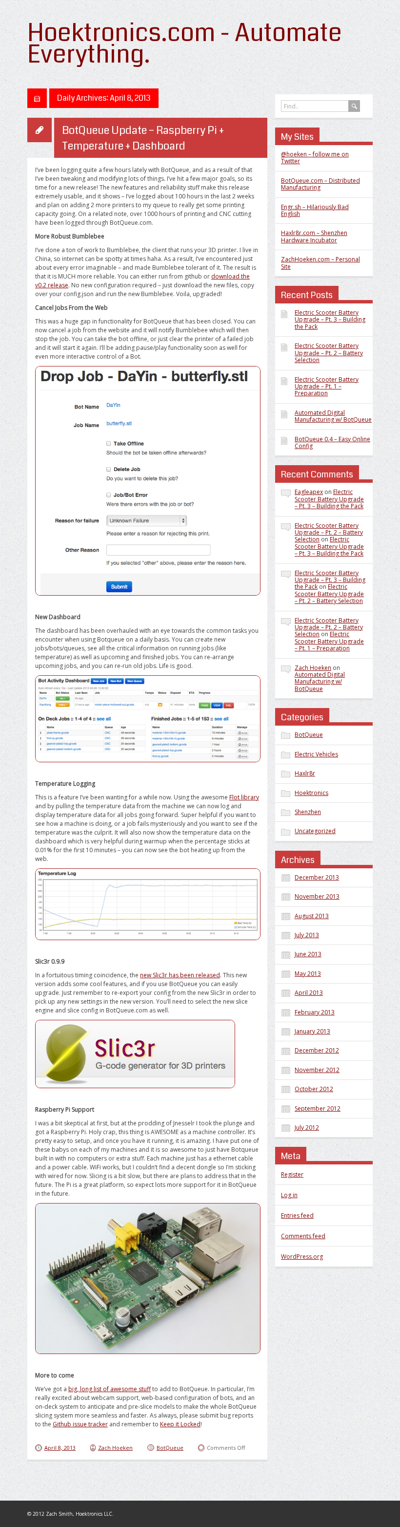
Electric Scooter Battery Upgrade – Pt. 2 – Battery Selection (329, 353)
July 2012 (307, 1127)
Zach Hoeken (115, 1447)
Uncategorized (315, 831)
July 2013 (307, 935)
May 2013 (308, 973)
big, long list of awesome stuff (109, 1389)
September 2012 (317, 1108)
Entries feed (297, 1215)
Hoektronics (311, 793)
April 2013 (309, 993)
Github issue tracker (80, 1424)
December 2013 (317, 877)
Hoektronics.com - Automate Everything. (184, 44)
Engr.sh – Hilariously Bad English (315, 210)
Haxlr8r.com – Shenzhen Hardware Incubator (314, 236)
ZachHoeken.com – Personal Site (320, 262)
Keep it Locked (180, 1424)
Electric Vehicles (316, 754)
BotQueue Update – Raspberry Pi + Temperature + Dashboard (143, 138)
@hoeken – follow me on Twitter (315, 157)
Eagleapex (309, 492)
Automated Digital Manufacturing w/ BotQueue (333, 416)
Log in (289, 1195)
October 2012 (314, 1089)
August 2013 (312, 916)
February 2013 (315, 1012)
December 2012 (317, 1050)
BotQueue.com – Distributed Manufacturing (320, 184)
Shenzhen (308, 812)
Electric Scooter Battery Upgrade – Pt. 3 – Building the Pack (330, 319)
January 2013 (312, 1031)
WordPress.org (302, 1256)
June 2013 (308, 954)
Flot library (244, 797)
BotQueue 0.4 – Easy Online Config (332, 442)
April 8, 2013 (60, 1447)
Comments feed (303, 1236)
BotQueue (170, 1447)
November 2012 (317, 1070)
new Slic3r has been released (180, 975)
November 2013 (317, 896)
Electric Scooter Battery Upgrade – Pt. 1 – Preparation (327, 386)
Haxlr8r (305, 773)
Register (292, 1174)
